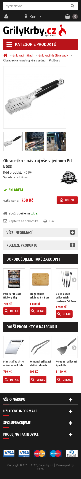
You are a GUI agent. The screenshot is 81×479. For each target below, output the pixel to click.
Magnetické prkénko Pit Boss (39, 295)
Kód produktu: (13, 172)
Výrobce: (9, 177)
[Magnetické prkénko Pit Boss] (41, 279)
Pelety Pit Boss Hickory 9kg (12, 295)
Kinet (40, 468)
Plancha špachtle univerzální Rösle (13, 363)
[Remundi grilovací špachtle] (67, 347)
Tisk (51, 221)
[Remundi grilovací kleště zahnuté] (41, 347)
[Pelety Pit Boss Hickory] (14, 279)
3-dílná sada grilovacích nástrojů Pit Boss (66, 297)
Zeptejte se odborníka (23, 221)
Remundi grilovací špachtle (66, 363)
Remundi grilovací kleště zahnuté (40, 363)
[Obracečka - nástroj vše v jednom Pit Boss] (35, 97)
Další (63, 141)
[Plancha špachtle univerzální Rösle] (14, 347)
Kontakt (36, 16)
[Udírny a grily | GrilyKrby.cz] (40, 30)
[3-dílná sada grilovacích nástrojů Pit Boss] (67, 279)
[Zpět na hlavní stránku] (5, 55)
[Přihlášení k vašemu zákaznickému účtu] (6, 16)
